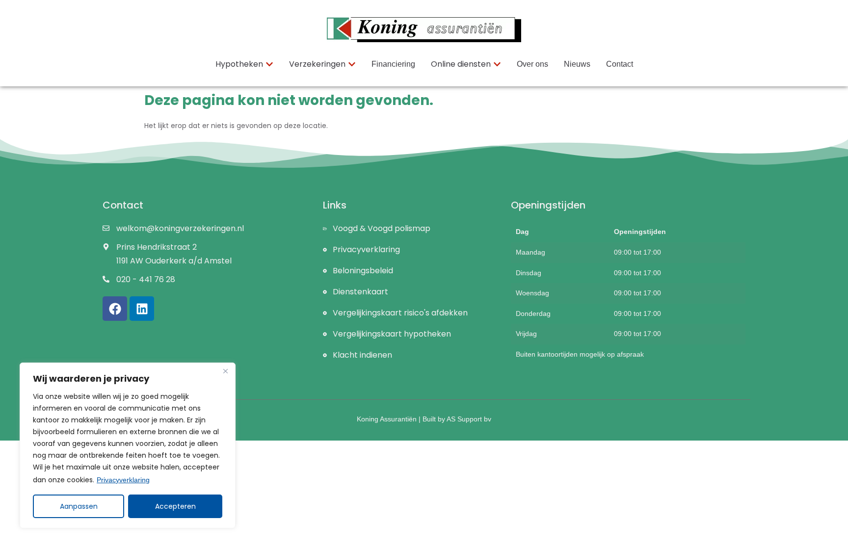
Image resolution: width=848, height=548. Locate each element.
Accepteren (175, 506)
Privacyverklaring (123, 480)
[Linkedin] (142, 308)
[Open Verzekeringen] (352, 64)
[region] (128, 445)
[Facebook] (115, 308)
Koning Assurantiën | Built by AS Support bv (424, 419)
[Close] (225, 371)
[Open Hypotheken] (269, 64)
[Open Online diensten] (497, 64)
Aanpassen (79, 506)
